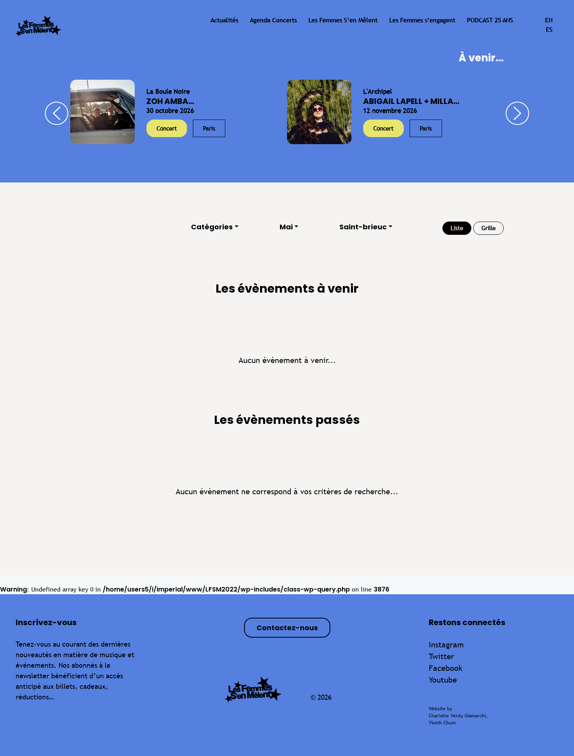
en (549, 20)
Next (517, 113)
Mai (286, 227)
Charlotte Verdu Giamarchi (457, 715)
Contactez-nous (287, 628)
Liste (457, 228)
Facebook (445, 667)
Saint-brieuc (363, 227)
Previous (56, 113)
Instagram (446, 644)
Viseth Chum (442, 723)
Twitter (441, 656)
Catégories (212, 227)
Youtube (443, 679)
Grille (488, 228)
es (549, 29)
